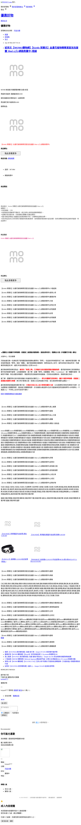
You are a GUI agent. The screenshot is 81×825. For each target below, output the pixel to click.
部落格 (7, 37)
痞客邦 (16, 690)
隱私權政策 (51, 797)
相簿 (6, 34)
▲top (2, 699)
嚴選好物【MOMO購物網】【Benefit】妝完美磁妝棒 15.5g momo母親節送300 (31, 654)
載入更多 (4, 703)
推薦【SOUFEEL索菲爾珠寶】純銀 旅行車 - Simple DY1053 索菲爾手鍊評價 (31, 652)
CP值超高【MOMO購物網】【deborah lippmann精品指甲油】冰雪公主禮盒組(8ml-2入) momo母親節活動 (40, 659)
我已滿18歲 (5, 821)
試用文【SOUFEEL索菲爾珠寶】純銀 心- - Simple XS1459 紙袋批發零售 (29, 666)
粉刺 (2, 394)
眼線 (2, 638)
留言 (20, 690)
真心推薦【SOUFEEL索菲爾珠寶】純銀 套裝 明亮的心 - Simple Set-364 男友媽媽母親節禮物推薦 (38, 657)
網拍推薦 (11, 158)
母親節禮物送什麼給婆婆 (13, 394)
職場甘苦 (16, 696)
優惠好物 (7, 15)
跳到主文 (4, 21)
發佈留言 (4, 715)
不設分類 (17, 30)
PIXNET (26, 797)
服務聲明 (59, 797)
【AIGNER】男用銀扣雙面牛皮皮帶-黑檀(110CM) (48, 535)
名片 (6, 39)
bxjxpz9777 (4, 679)
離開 (11, 821)
